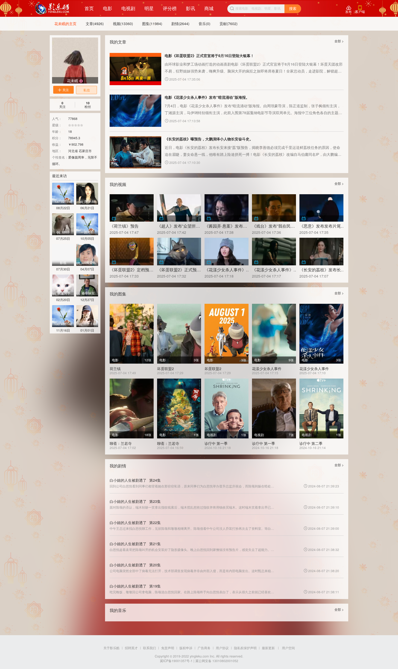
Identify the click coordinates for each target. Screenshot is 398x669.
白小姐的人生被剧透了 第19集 (135, 586)
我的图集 (118, 294)
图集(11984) (152, 23)
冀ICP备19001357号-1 (176, 660)
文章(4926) (95, 23)
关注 (63, 89)
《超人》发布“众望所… (178, 226)
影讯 (190, 8)
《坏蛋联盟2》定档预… (131, 269)
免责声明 (167, 648)
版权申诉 (185, 648)
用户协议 (222, 648)
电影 (107, 8)
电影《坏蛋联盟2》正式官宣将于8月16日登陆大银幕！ (209, 55)
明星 (149, 8)
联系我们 (149, 648)
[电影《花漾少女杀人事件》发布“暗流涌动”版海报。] (135, 111)
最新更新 (268, 648)
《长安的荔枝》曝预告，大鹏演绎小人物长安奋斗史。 (209, 139)
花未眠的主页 (65, 23)
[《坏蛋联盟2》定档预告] (132, 251)
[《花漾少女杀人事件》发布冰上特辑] (227, 251)
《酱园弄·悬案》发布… (226, 226)
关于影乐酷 (111, 648)
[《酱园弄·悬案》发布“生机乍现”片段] (227, 208)
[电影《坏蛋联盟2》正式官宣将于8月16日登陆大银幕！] (135, 69)
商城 (209, 8)
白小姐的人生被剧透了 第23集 (135, 501)
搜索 (292, 9)
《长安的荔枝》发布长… (321, 269)
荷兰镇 (115, 368)
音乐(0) (204, 23)
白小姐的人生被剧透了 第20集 (135, 565)
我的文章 (118, 42)
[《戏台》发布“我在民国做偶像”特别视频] (274, 208)
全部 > (339, 41)
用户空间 (288, 648)
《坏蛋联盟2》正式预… (179, 269)
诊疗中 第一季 (216, 443)
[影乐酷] (52, 8)
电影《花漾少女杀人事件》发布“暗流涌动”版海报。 (207, 97)
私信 (86, 90)
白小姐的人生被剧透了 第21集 (135, 543)
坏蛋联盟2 (165, 368)
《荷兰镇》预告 (124, 226)
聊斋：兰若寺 (121, 443)
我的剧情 (118, 466)
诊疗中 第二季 (310, 443)
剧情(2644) (180, 23)
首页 (89, 8)
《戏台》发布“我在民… (273, 226)
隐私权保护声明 (245, 648)
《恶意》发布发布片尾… (321, 226)
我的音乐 (118, 610)
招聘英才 (131, 648)
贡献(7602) (228, 23)
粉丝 (88, 105)
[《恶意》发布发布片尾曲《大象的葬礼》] (321, 208)
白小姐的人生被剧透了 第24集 (135, 480)
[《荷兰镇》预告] (132, 208)
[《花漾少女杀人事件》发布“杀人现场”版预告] (274, 251)
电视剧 (128, 8)
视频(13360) (123, 23)
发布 (348, 9)
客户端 (360, 9)
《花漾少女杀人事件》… (227, 269)
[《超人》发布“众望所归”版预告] (179, 208)
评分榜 (170, 8)
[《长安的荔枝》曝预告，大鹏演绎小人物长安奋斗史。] (135, 152)
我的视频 (118, 184)
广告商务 (204, 648)
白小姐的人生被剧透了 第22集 (135, 522)
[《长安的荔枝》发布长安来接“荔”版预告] (321, 251)
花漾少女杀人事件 (266, 368)
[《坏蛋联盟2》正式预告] (179, 251)
